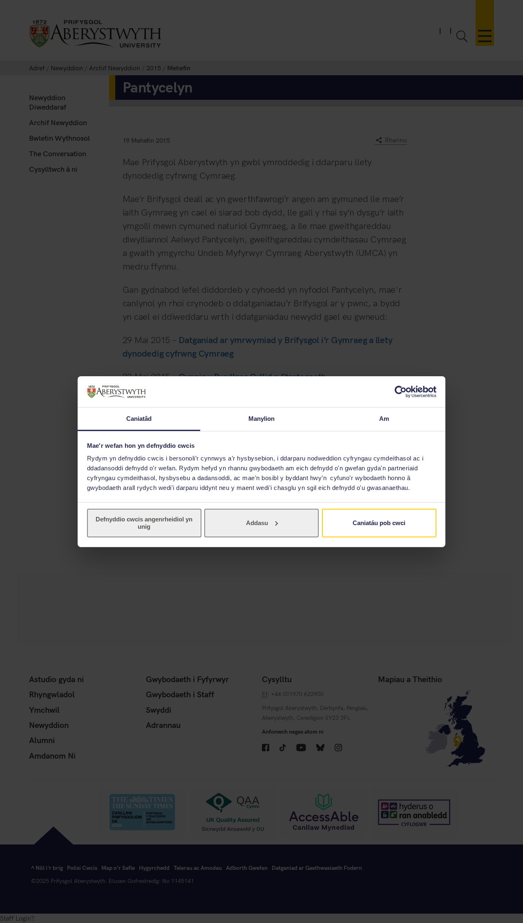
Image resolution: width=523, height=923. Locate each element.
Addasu (257, 522)
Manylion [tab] (261, 418)
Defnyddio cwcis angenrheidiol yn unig (144, 523)
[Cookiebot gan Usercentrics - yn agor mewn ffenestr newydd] (400, 392)
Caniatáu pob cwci (379, 522)
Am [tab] (384, 418)
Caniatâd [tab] (139, 418)
